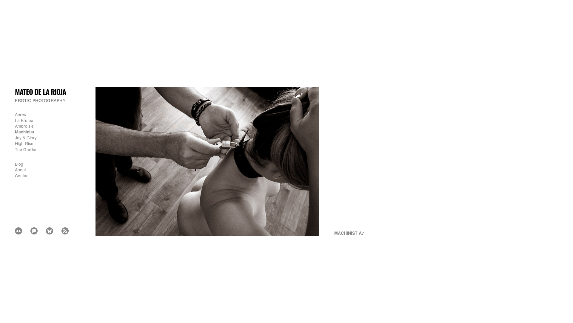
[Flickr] (18, 230)
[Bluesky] (49, 230)
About (20, 170)
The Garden (26, 149)
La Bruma (24, 120)
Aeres (20, 114)
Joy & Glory (26, 138)
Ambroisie (24, 126)
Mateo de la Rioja (40, 91)
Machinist (24, 132)
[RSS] (65, 230)
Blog (19, 164)
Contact (22, 176)
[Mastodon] (34, 230)
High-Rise (24, 143)
